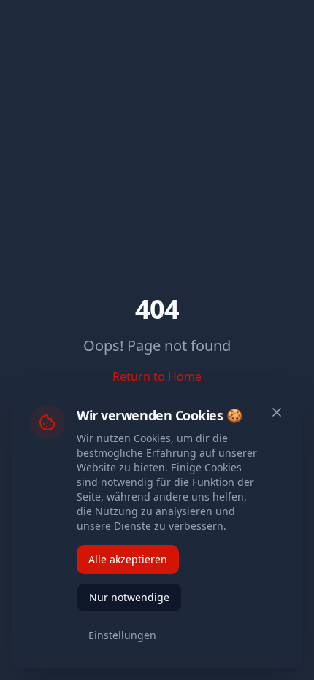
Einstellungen (122, 635)
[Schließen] (276, 412)
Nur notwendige (129, 597)
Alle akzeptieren (127, 559)
